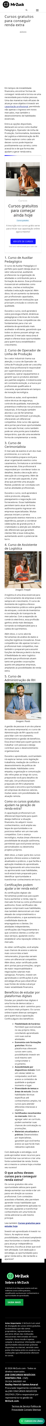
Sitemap (37, 1409)
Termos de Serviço (21, 1406)
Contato (28, 1409)
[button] (27, 10)
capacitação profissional (16, 106)
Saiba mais (14, 1302)
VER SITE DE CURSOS (23, 241)
